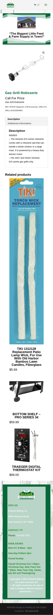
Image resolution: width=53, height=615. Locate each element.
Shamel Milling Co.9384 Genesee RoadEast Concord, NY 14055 (20, 516)
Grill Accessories (31, 107)
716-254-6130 (31, 611)
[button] (43, 52)
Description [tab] (14, 119)
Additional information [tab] (19, 123)
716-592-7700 (23, 535)
